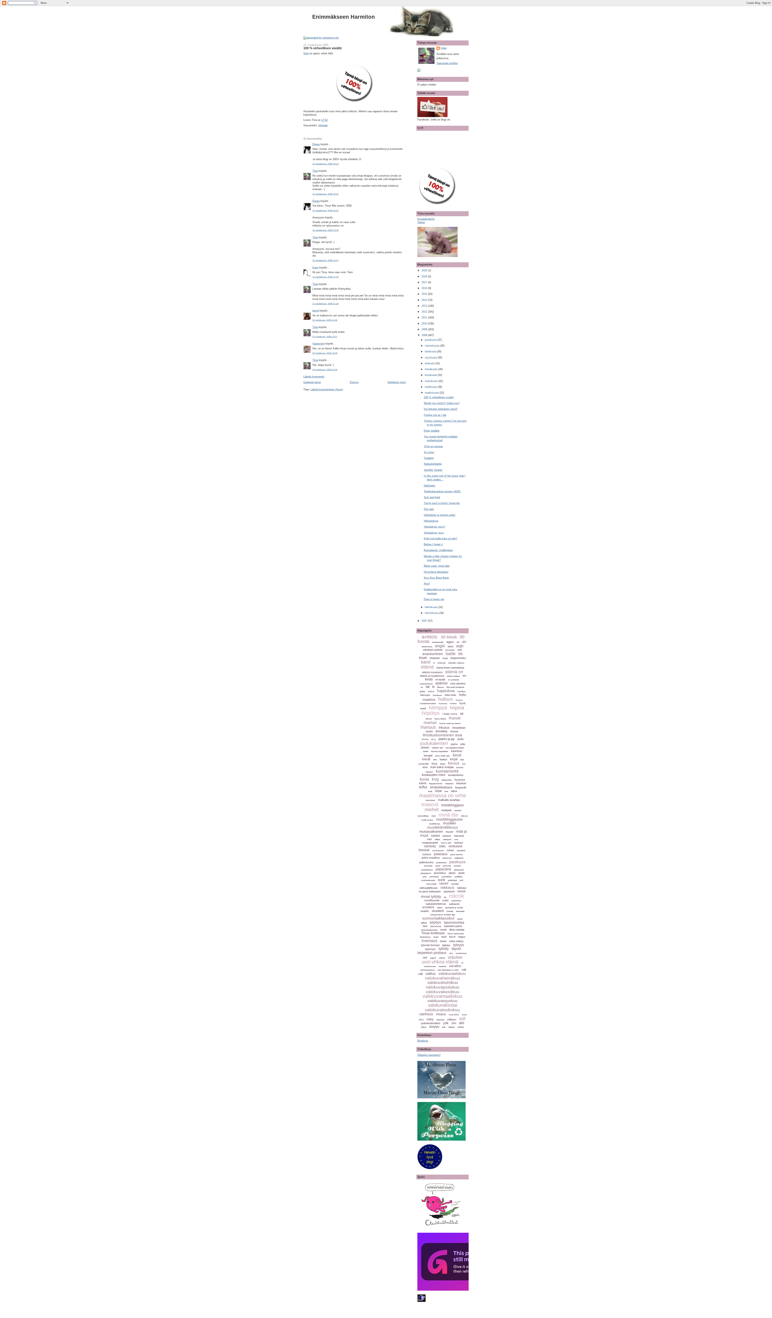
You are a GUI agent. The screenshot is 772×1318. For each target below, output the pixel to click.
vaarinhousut (430, 966)
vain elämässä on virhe (448, 970)
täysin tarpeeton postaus (439, 951)
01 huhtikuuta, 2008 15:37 (324, 336)
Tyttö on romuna (433, 446)
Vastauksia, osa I (434, 532)
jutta (462, 744)
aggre (450, 641)
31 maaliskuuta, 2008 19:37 (325, 260)
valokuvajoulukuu (442, 987)
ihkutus (444, 727)
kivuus (453, 763)
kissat (442, 764)
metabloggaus (452, 805)
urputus (455, 957)
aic (464, 641)
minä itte (448, 815)
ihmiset (454, 731)
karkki (425, 751)
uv (462, 963)
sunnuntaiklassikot (438, 918)
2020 (425, 270)
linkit (430, 791)
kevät (426, 759)
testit (443, 929)
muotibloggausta (449, 819)
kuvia (424, 779)
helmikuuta (431, 607)
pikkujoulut (459, 870)
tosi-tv (452, 936)
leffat (423, 787)
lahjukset (461, 783)
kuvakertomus (455, 775)
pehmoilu (428, 866)
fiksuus (440, 687)
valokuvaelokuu (452, 973)
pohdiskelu (447, 877)
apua (450, 646)
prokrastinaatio (428, 880)
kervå (315, 310)
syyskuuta (431, 357)
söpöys (435, 922)
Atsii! (427, 583)
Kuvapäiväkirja (425, 218)
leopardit (460, 787)
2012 (425, 311)
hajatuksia (446, 691)
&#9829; (430, 637)
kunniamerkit (447, 771)
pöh (461, 880)
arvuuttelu (450, 650)
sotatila (450, 911)
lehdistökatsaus (441, 787)
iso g (433, 739)
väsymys (440, 1020)
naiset (435, 835)
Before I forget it (433, 544)
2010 (425, 323)
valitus (430, 974)
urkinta (442, 958)
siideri (439, 907)
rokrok (456, 896)
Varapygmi (318, 343)
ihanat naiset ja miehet (450, 723)
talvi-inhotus (435, 926)
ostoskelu (461, 850)
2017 (425, 282)
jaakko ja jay (446, 739)
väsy (430, 1019)
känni (422, 783)
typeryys (430, 949)
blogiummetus (458, 658)
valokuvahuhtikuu (442, 982)
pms (425, 877)
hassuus (425, 695)
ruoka (445, 900)
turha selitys (456, 941)
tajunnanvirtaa (454, 922)
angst (440, 646)
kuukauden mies (433, 775)
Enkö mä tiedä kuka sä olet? (440, 538)
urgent (433, 958)
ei (434, 663)
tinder (436, 937)
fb (433, 686)
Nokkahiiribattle (433, 463)
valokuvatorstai (442, 1005)
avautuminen (432, 654)
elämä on (454, 671)
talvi (425, 926)
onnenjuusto (438, 850)
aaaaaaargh (437, 642)
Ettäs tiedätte (431, 430)
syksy (424, 922)
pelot (437, 866)
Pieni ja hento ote (434, 599)
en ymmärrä (453, 680)
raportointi (449, 891)
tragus (461, 936)
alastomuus (427, 646)
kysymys (460, 779)
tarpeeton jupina (453, 926)
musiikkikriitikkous (442, 827)
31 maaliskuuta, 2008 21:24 (325, 303)
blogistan (435, 658)
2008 (425, 335)
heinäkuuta (431, 369)
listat (438, 791)
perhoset (447, 866)
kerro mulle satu (442, 756)
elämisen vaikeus (456, 663)
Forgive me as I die (435, 415)
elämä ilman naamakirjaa (450, 667)
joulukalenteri (434, 743)
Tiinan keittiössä (433, 933)
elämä (427, 667)
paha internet (456, 854)
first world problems (455, 687)
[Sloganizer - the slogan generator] (321, 37)
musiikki (449, 823)
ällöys (423, 1027)
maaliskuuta (432, 392)
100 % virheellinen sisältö (322, 48)
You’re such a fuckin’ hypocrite (442, 503)
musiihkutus (434, 824)
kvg (435, 779)
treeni (443, 941)
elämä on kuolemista (432, 675)
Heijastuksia (431, 520)
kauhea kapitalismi (439, 751)
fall (427, 686)
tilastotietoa (425, 937)
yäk (446, 1023)
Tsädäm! (429, 458)
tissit (443, 936)
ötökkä (461, 1027)
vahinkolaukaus (427, 970)
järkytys (425, 747)
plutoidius (440, 873)
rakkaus (447, 887)
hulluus (445, 699)
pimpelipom (426, 873)
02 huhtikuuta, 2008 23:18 (324, 369)
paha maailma (431, 857)
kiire (435, 759)
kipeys (443, 759)
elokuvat (442, 663)
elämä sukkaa (453, 676)
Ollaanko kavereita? (428, 1055)
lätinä (454, 791)
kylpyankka (446, 780)
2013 (425, 305)
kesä (457, 755)
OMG (442, 846)
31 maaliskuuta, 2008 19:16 (325, 164)
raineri (443, 883)
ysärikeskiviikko (430, 1023)
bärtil (425, 662)
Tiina (315, 170)
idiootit (429, 719)
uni (425, 957)
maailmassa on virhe (442, 795)
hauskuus (437, 695)
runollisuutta (431, 900)
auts (459, 649)
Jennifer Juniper (433, 469)
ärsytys (434, 1026)
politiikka (458, 877)
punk (441, 880)
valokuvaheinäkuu (442, 978)
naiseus (446, 835)
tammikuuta (432, 612)
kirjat (454, 759)
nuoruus (458, 842)
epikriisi (441, 683)
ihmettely (442, 731)
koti (463, 764)
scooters (428, 907)
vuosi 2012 (454, 1014)
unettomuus (461, 953)
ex (422, 687)
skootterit (438, 911)
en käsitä (440, 679)
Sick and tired (432, 497)
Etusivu (354, 382)
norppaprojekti (430, 842)
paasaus (441, 854)
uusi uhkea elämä (440, 961)
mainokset (430, 800)
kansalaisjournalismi (455, 748)
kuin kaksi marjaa (442, 767)
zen (453, 1023)
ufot (451, 953)
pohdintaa (434, 877)
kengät (428, 755)
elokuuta (430, 363)
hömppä (322, 125)
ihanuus (428, 727)
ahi (458, 642)
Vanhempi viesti (396, 382)
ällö (461, 1023)
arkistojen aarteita (432, 649)
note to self (446, 843)
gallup (422, 691)
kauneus (456, 751)
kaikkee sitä (437, 748)
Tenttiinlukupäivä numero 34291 (442, 491)
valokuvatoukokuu (442, 1009)
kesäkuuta (431, 375)
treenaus (429, 940)
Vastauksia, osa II (434, 526)
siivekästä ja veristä (454, 907)
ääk (444, 1027)
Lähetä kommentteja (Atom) (327, 389)
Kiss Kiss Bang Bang (436, 577)
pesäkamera (427, 870)
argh (459, 646)
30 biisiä (449, 637)
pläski (452, 873)
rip (445, 897)
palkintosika (426, 862)
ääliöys (451, 1027)
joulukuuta (431, 339)
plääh (461, 873)
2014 (425, 299)
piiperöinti (443, 869)
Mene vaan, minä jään (437, 565)
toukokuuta (431, 381)
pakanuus (447, 858)
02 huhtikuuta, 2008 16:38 (324, 353)
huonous (443, 703)
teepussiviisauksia (429, 930)
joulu (461, 739)
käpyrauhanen (435, 783)
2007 (425, 620)
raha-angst (431, 884)
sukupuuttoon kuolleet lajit (442, 915)
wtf (462, 1018)
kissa (434, 763)
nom (456, 839)
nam (429, 839)
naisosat (459, 835)
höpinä (457, 707)
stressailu (460, 911)
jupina (454, 744)
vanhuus (426, 1014)
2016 (425, 288)
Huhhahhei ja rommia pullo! (439, 514)
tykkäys (446, 945)
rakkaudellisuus (429, 887)
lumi (446, 791)
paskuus (457, 861)
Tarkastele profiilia (447, 63)
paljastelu (459, 858)
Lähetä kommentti (313, 376)
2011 (425, 317)
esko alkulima (457, 683)
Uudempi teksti (312, 382)
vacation (455, 966)
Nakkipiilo (429, 485)
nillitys (437, 839)
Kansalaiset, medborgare (438, 550)
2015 (425, 293)
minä (433, 816)
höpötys (431, 713)
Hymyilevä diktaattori (436, 571)
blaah (423, 658)
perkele (457, 866)
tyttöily (443, 949)
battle (451, 653)
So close (429, 452)
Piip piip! (429, 509)
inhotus (425, 739)
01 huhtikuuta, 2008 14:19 (324, 320)
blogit (445, 658)
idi (461, 713)
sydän (460, 919)
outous (426, 854)
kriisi (425, 767)
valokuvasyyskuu (442, 1001)
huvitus (453, 703)
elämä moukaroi (432, 672)
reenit (461, 891)
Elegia (316, 144)
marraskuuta (432, 345)
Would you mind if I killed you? (442, 403)
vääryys (451, 1019)
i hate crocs (449, 713)
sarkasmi (454, 903)
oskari (450, 850)
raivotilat (455, 884)
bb (460, 654)
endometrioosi (426, 684)
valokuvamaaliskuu (442, 996)
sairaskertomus (436, 903)
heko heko (450, 695)
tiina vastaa (456, 929)
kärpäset (449, 783)
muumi (449, 831)
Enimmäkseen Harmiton (343, 17)
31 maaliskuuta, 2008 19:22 (325, 194)
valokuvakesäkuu (442, 991)
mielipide (446, 810)
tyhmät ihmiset (430, 945)
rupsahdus (456, 900)
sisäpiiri (424, 911)
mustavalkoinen (431, 831)
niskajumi (447, 839)
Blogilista (422, 1040)
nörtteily (430, 846)
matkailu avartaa (449, 800)
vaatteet (442, 966)
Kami (315, 267)
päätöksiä (452, 880)
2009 (425, 329)
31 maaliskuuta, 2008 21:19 (325, 277)
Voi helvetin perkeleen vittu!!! (441, 409)
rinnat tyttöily (431, 897)
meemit (429, 805)
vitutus (441, 1014)
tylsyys (458, 945)
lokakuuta (431, 351)
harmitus (461, 691)
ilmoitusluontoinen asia (442, 735)
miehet (431, 809)
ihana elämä (440, 719)
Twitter (421, 222)
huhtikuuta (431, 386)
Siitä (306, 53)
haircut (431, 691)
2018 (425, 276)
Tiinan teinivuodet (455, 933)
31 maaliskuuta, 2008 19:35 (325, 210)
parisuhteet (441, 862)
